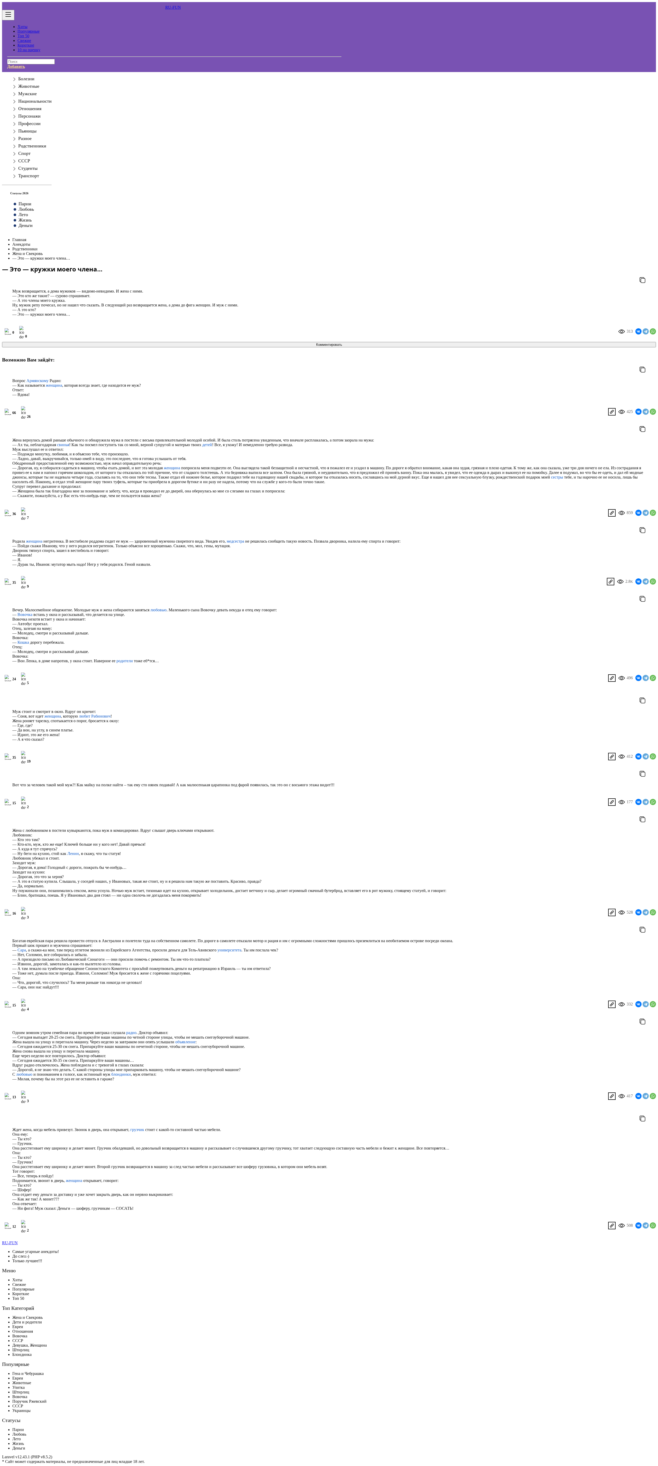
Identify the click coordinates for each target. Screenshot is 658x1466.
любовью (158, 610)
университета (229, 950)
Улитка (18, 1387)
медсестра (235, 541)
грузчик (137, 1129)
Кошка (23, 642)
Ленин (73, 853)
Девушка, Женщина (29, 1345)
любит (84, 716)
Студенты (28, 168)
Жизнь (25, 220)
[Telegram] (646, 331)
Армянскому (37, 380)
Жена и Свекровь (27, 1317)
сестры (557, 477)
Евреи (17, 1326)
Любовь (26, 209)
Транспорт (28, 175)
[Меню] (8, 15)
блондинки (121, 1074)
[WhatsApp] (653, 331)
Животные (28, 86)
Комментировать (329, 345)
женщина (54, 385)
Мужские (27, 93)
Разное (25, 138)
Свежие (24, 40)
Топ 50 (23, 36)
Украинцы (21, 1410)
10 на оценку (28, 50)
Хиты (22, 26)
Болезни (26, 78)
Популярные (28, 31)
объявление (185, 1042)
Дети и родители (27, 1322)
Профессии (29, 123)
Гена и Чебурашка (28, 1373)
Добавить (16, 66)
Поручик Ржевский (29, 1401)
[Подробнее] (612, 412)
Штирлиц (20, 1350)
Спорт (24, 153)
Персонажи (29, 116)
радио (131, 1032)
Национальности (35, 101)
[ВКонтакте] (638, 331)
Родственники (32, 145)
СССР (24, 160)
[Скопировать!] (642, 280)
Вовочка (24, 614)
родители (124, 661)
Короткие (25, 45)
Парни (25, 203)
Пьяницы (27, 131)
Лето (23, 214)
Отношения (29, 108)
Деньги (26, 225)
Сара (21, 950)
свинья (63, 445)
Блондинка (22, 1354)
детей (207, 445)
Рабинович (101, 716)
